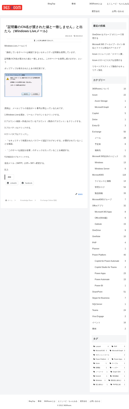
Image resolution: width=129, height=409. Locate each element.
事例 (39, 401)
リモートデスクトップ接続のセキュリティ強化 (108, 68)
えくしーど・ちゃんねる (67, 401)
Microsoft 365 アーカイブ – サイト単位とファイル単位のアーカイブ (108, 46)
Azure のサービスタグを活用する (107, 60)
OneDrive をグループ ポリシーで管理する (108, 36)
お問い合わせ (95, 401)
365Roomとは (49, 401)
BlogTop (32, 401)
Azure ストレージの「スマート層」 (108, 54)
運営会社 (83, 401)
